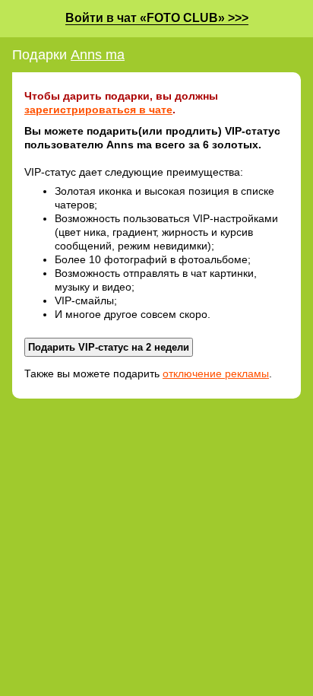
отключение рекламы (216, 373)
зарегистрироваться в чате (98, 109)
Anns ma (98, 54)
